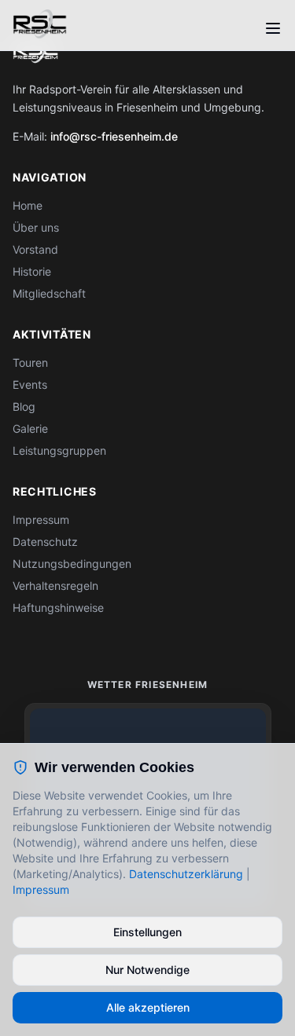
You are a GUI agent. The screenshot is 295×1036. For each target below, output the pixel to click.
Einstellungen (147, 932)
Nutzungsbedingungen (72, 563)
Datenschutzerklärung (186, 873)
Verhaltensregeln (55, 585)
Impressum (41, 519)
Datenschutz (45, 541)
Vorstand (35, 249)
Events (30, 384)
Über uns (36, 227)
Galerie (30, 428)
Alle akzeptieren (148, 1007)
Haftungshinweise (58, 607)
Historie (32, 271)
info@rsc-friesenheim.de (114, 136)
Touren (30, 362)
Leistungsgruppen (59, 450)
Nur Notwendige (147, 969)
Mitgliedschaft (49, 293)
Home (27, 205)
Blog (24, 406)
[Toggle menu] (273, 28)
